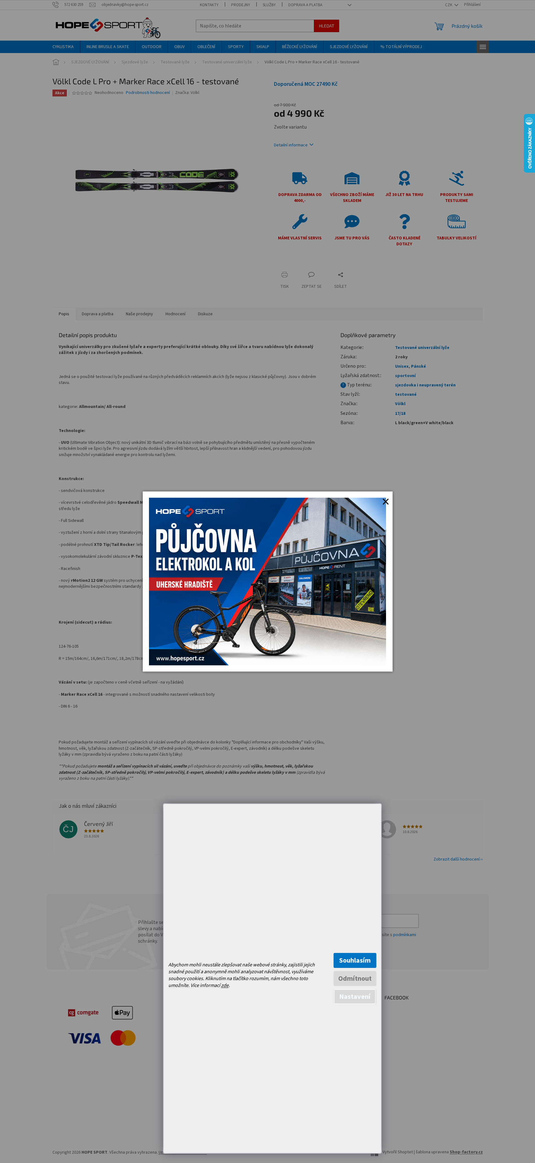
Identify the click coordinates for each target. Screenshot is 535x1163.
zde (225, 985)
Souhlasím (355, 960)
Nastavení (354, 997)
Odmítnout (355, 979)
